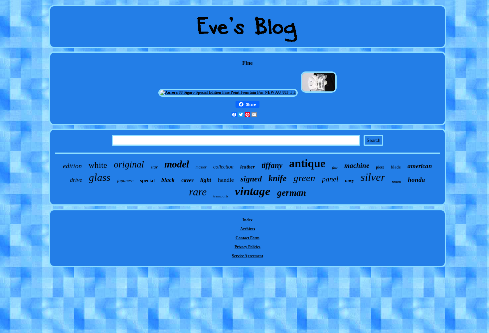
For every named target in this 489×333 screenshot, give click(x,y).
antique (307, 163)
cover (187, 180)
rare (198, 192)
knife (277, 178)
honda (416, 179)
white (97, 165)
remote (396, 181)
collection (223, 166)
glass (99, 177)
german (291, 193)
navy (349, 180)
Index (247, 220)
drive (76, 179)
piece (380, 167)
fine (335, 168)
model (176, 164)
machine (356, 165)
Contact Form (247, 238)
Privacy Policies (247, 247)
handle (226, 179)
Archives (247, 229)
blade (396, 167)
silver (373, 177)
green (304, 177)
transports (220, 196)
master (201, 167)
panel (330, 179)
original (129, 164)
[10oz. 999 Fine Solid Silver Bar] (319, 92)
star (154, 167)
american (420, 166)
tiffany (271, 165)
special (147, 180)
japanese (125, 180)
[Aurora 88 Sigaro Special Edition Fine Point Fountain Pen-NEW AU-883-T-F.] (228, 92)
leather (247, 166)
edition (72, 165)
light (205, 180)
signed (251, 178)
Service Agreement (247, 256)
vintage (252, 191)
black (168, 180)
